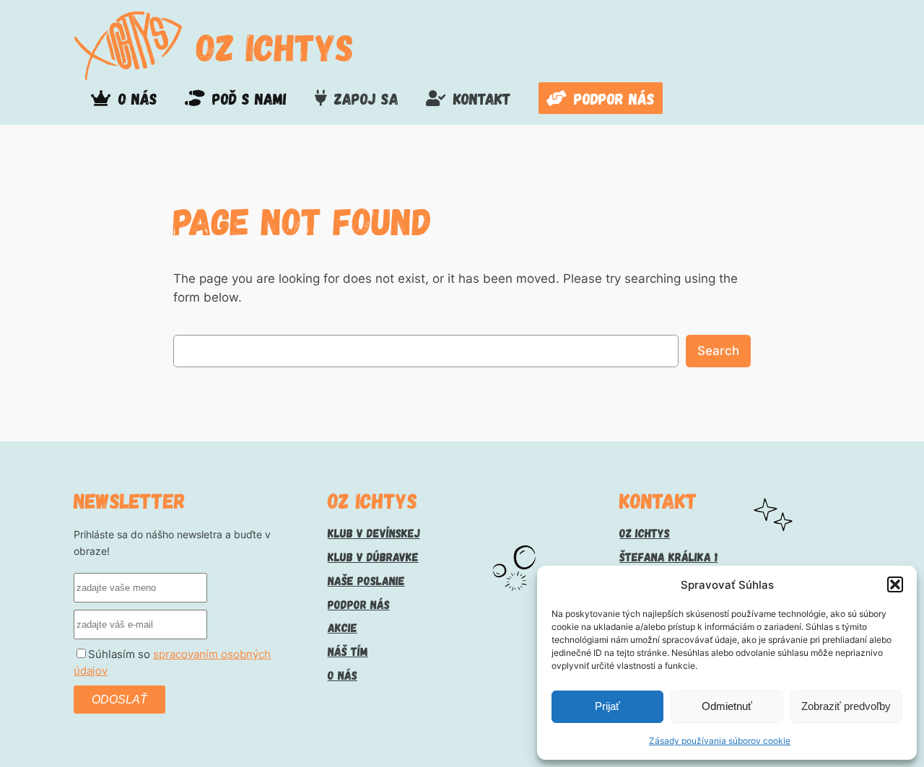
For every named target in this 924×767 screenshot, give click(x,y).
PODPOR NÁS (359, 604)
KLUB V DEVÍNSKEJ (374, 532)
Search (718, 350)
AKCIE (342, 627)
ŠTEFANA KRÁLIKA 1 (668, 556)
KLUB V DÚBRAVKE (373, 556)
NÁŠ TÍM (348, 651)
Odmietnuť (727, 706)
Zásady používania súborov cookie (719, 740)
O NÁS (342, 674)
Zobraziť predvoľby (846, 706)
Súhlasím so (172, 663)
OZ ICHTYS (275, 46)
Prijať (607, 706)
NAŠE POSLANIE (366, 580)
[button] (895, 584)
